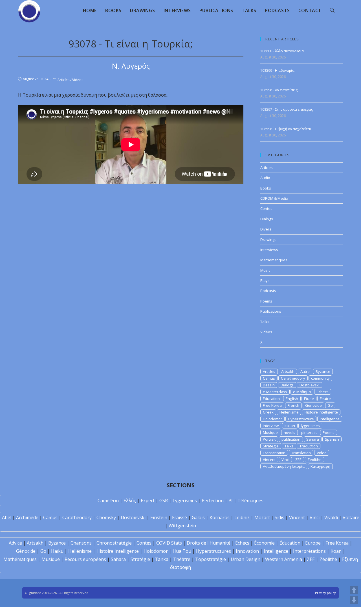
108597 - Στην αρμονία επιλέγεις (286, 109)
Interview (271, 425)
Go (330, 405)
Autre (305, 371)
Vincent (269, 459)
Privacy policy (325, 593)
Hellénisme (80, 551)
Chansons (81, 543)
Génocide (26, 551)
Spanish (332, 439)
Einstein (158, 517)
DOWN (354, 600)
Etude (309, 398)
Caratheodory (293, 378)
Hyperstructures (213, 551)
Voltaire (351, 517)
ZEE (298, 459)
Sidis (279, 517)
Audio (265, 177)
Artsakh (287, 371)
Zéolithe (328, 559)
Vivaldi (331, 517)
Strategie (271, 446)
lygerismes (310, 425)
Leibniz (242, 517)
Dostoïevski (133, 517)
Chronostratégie (114, 543)
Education (271, 398)
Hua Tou (182, 551)
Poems (266, 301)
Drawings (268, 239)
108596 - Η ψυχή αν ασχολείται (285, 129)
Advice (15, 543)
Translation (301, 452)
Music (265, 270)
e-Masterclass (275, 391)
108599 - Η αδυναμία (277, 70)
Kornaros (220, 517)
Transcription (274, 452)
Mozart (262, 517)
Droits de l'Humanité (208, 543)
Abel (6, 517)
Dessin (269, 385)
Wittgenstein (182, 526)
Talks (264, 321)
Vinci (285, 459)
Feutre (325, 398)
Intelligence (330, 418)
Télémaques (250, 500)
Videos (77, 79)
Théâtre (181, 559)
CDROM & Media (274, 198)
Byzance (323, 371)
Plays (265, 280)
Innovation (247, 551)
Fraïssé (179, 517)
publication (290, 439)
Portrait (269, 439)
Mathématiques (20, 559)
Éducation (289, 543)
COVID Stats (169, 543)
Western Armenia (283, 559)
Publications (270, 311)
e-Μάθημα (302, 391)
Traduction (309, 446)
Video (322, 452)
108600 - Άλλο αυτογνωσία (282, 51)
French (293, 405)
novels (289, 432)
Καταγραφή (320, 466)
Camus (269, 378)
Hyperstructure (301, 418)
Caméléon (108, 500)
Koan (336, 551)
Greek (268, 412)
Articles (63, 79)
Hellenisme (289, 412)
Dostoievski (310, 385)
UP (354, 590)
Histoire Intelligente (321, 412)
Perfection (213, 500)
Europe (313, 543)
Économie (264, 543)
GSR (163, 500)
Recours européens (85, 559)
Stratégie (140, 559)
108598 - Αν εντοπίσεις (279, 90)
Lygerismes (185, 500)
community (320, 378)
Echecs (323, 391)
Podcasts (268, 290)
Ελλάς (130, 500)
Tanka (161, 559)
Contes (266, 208)
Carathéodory (77, 517)
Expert (148, 500)
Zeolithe (314, 459)
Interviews (269, 249)
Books (265, 188)
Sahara (312, 439)
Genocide (313, 405)
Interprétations (309, 551)
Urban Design (245, 559)
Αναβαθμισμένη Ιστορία (284, 466)
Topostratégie (210, 559)
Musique (270, 432)
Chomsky (106, 517)
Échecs (242, 543)
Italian (290, 425)
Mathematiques (273, 259)
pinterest (309, 432)
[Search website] (332, 10)
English (292, 398)
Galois (198, 517)
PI (230, 500)
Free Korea (272, 405)
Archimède (27, 517)
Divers (265, 229)
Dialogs (266, 218)
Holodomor (272, 418)
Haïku (57, 551)
